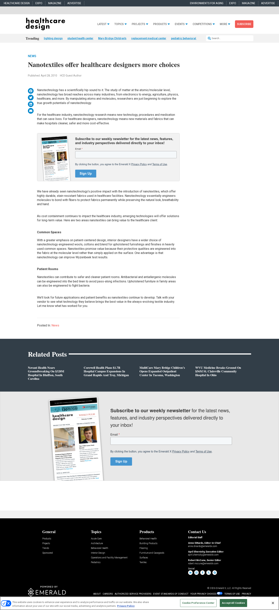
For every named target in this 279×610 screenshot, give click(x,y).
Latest (101, 24)
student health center (80, 38)
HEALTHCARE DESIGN (17, 3)
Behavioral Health (99, 548)
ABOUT (97, 594)
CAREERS (108, 594)
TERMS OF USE (232, 594)
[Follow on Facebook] (202, 572)
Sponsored (47, 553)
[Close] (273, 603)
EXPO (38, 3)
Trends (45, 548)
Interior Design (98, 553)
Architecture (97, 543)
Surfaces (144, 557)
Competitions (202, 24)
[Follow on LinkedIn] (190, 572)
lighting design (53, 38)
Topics (119, 24)
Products (160, 24)
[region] (139, 603)
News (32, 56)
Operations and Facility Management (109, 557)
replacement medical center (148, 38)
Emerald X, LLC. (223, 588)
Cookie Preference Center (198, 602)
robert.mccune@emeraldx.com (203, 563)
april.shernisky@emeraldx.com (203, 554)
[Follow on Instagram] (196, 572)
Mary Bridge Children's (112, 38)
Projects (138, 24)
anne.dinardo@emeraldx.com (202, 546)
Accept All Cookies (233, 602)
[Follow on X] (208, 572)
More (223, 24)
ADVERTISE (74, 3)
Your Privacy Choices (203, 594)
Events (180, 24)
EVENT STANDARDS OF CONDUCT (170, 594)
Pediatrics (96, 562)
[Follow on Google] (214, 572)
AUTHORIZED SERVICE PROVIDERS (133, 594)
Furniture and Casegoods (152, 553)
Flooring (144, 548)
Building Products (149, 543)
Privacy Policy (126, 605)
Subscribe (244, 24)
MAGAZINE (54, 3)
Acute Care (96, 538)
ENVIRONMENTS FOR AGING (206, 3)
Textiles (143, 562)
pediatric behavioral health (187, 38)
